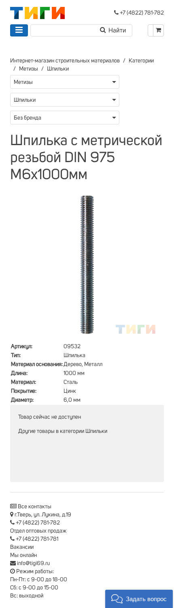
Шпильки (58, 69)
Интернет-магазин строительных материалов (65, 61)
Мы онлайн (23, 555)
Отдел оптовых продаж (38, 531)
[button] (139, 599)
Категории (141, 61)
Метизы (28, 69)
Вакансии (22, 547)
